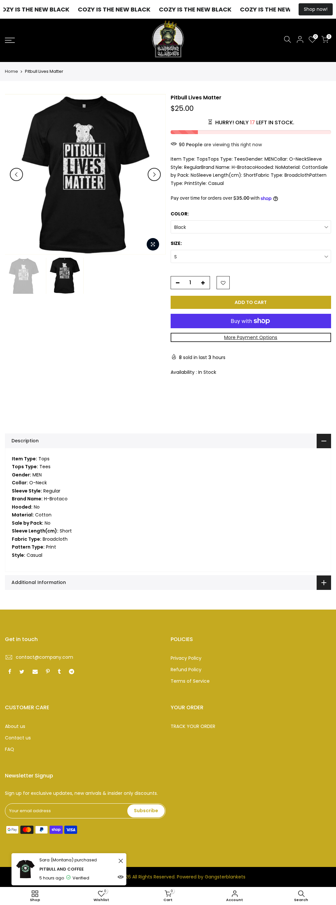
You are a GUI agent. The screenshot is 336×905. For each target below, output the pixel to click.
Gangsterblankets (225, 877)
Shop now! (315, 9)
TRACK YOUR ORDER (193, 726)
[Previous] (16, 174)
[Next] (154, 174)
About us (15, 726)
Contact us (18, 737)
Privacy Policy (186, 658)
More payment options (250, 337)
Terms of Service (190, 681)
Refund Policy (186, 669)
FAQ (9, 749)
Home (11, 71)
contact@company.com (44, 657)
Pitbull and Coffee (61, 869)
